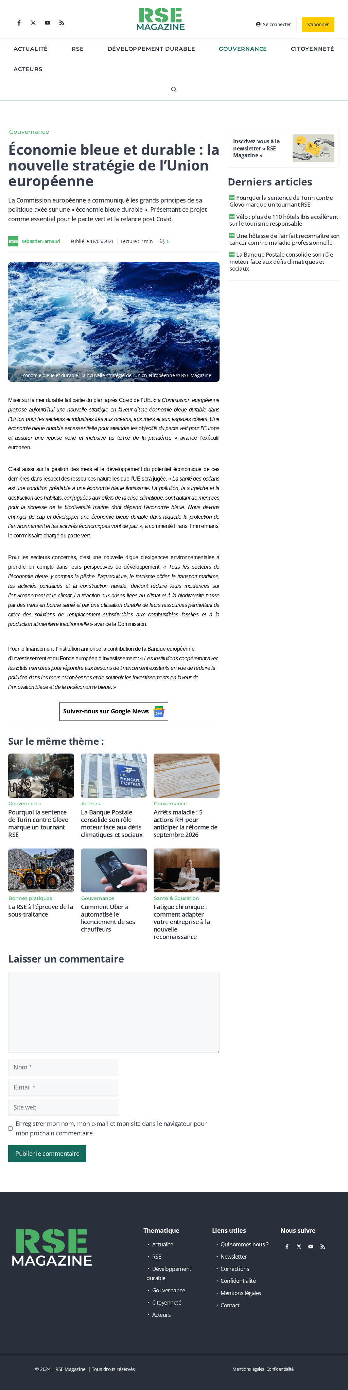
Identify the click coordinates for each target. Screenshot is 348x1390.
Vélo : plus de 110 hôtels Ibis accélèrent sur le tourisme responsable (283, 220)
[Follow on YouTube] (47, 22)
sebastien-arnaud (41, 241)
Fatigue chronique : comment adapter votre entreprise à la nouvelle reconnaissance (182, 922)
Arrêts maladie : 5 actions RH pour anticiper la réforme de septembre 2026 (186, 823)
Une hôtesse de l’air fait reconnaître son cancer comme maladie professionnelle (284, 239)
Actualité (31, 49)
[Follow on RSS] (61, 22)
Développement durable (151, 49)
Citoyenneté (312, 49)
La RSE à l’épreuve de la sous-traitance (40, 910)
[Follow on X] (33, 22)
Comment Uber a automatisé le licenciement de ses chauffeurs (108, 918)
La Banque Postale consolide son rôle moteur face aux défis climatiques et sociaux (111, 823)
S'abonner (318, 24)
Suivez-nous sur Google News (106, 711)
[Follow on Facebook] (19, 22)
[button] (174, 90)
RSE (78, 49)
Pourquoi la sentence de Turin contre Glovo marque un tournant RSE (38, 823)
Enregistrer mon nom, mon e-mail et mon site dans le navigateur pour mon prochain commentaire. (111, 1128)
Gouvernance (243, 49)
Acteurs (28, 69)
